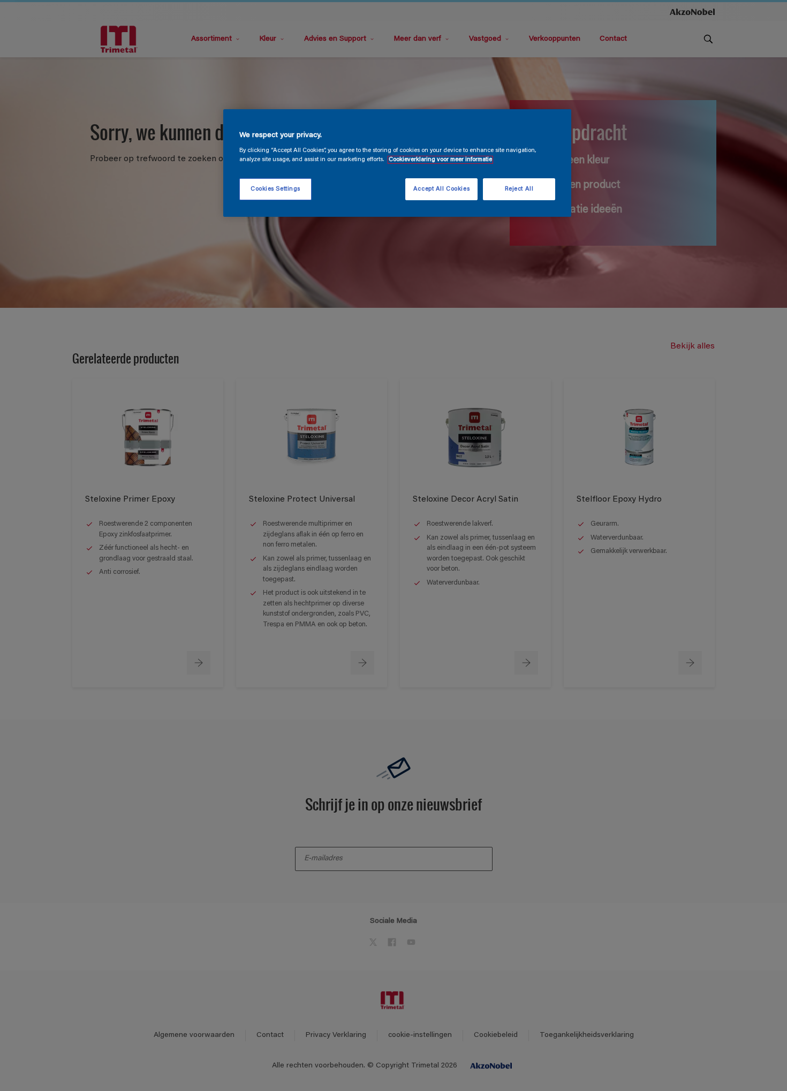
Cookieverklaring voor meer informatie (440, 160)
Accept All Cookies (441, 189)
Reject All (519, 189)
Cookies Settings (275, 189)
